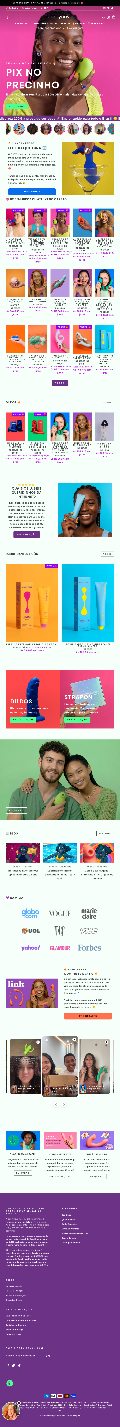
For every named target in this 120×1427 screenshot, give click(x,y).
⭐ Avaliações (74, 28)
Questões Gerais (14, 1300)
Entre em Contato (70, 1229)
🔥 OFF (44, 8)
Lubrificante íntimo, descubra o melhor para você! (60, 874)
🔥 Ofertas (78, 23)
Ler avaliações (60, 1176)
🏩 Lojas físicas (29, 8)
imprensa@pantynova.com (75, 1233)
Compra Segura (13, 1334)
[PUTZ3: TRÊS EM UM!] (97, 1140)
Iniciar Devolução (15, 1291)
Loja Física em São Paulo (19, 1316)
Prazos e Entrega (14, 1329)
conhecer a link (88, 1016)
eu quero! (97, 1176)
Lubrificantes (39, 23)
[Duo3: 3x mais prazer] (23, 1140)
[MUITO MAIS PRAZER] (60, 1140)
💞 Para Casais (97, 23)
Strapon (64, 23)
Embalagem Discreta (16, 1325)
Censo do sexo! (69, 1238)
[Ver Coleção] (33, 699)
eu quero (23, 1173)
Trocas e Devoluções (16, 1295)
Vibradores (21, 23)
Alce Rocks (62, 1416)
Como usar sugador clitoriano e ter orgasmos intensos (97, 874)
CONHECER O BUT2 (32, 192)
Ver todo (105, 833)
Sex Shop (66, 1215)
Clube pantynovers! (71, 1242)
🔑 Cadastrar (12, 8)
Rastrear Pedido (14, 1286)
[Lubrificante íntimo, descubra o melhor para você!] (60, 852)
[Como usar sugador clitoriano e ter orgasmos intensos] (97, 852)
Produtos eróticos (49, 28)
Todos (60, 383)
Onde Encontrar (70, 1224)
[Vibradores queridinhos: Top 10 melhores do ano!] (23, 852)
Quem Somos (68, 1219)
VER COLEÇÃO (27, 534)
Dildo (53, 23)
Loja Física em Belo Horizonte (21, 1320)
